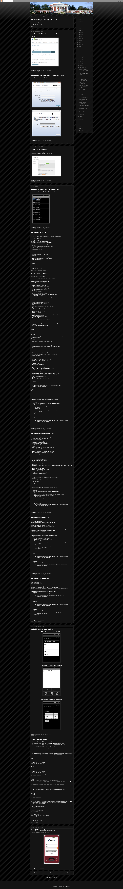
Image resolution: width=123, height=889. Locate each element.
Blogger (68, 886)
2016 (80, 38)
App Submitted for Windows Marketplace (46, 34)
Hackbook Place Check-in (40, 232)
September (82, 53)
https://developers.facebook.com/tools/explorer (57, 741)
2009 (80, 123)
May (81, 61)
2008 (80, 125)
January (82, 116)
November (82, 50)
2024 (80, 23)
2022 (80, 27)
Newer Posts (34, 873)
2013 (80, 44)
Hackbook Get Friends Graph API (43, 433)
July (81, 57)
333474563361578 (37, 797)
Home (51, 873)
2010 (80, 121)
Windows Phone (37, 71)
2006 (80, 128)
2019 (80, 32)
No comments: (48, 24)
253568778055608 (37, 775)
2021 (80, 28)
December (82, 48)
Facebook (40, 228)
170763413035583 (37, 766)
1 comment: (47, 227)
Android (35, 228)
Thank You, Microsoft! (39, 149)
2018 (80, 34)
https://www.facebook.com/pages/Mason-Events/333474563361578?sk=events (50, 754)
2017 (80, 36)
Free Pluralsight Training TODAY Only (44, 19)
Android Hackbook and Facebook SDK (45, 189)
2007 (80, 126)
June (81, 59)
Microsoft (36, 181)
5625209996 (35, 811)
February (82, 67)
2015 (80, 40)
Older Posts (69, 873)
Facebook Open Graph (39, 739)
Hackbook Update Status (40, 517)
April (81, 63)
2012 (80, 46)
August (81, 55)
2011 (80, 119)
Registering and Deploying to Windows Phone (47, 75)
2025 (80, 21)
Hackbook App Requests (40, 578)
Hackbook (44, 228)
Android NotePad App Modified (42, 629)
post (40, 22)
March (81, 65)
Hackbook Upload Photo (39, 274)
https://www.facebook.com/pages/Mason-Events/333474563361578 (50, 748)
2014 (80, 42)
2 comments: (48, 734)
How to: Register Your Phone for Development (40, 77)
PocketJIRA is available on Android (43, 830)
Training (35, 26)
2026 (80, 19)
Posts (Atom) (54, 877)
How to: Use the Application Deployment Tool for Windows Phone (44, 79)
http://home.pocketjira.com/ (43, 832)
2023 (80, 25)
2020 (80, 30)
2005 (80, 130)
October (82, 52)
